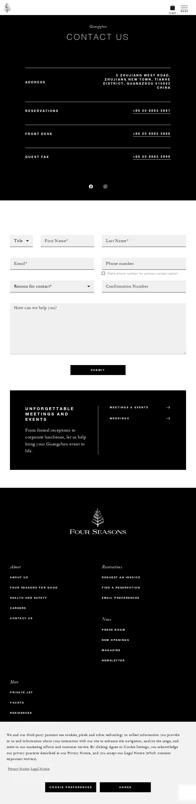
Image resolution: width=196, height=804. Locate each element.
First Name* (53, 236)
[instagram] (105, 186)
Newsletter (113, 660)
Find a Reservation (121, 587)
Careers (18, 608)
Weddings (119, 418)
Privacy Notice (18, 769)
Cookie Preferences (71, 787)
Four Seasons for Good (34, 587)
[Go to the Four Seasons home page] (7, 7)
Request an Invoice (121, 577)
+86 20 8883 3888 (152, 133)
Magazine (111, 650)
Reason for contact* (32, 282)
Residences (21, 713)
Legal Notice (40, 769)
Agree (125, 787)
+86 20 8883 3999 (152, 156)
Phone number (117, 259)
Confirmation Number (125, 282)
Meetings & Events (129, 407)
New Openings (115, 640)
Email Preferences (121, 597)
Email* (16, 259)
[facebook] (91, 186)
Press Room (113, 629)
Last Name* (113, 236)
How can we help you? (33, 304)
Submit (98, 370)
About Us (19, 577)
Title (15, 236)
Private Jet (21, 692)
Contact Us (21, 618)
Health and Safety (28, 597)
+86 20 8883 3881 (152, 110)
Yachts (17, 702)
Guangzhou (98, 26)
